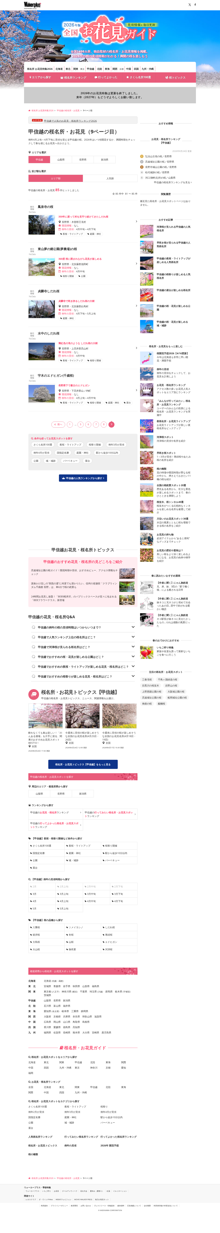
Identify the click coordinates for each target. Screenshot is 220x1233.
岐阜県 (65, 1011)
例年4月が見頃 (41, 452)
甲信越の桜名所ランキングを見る (172, 182)
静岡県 (84, 1011)
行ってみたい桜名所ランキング (81, 1136)
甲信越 (90, 68)
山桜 (71, 942)
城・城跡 (51, 460)
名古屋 (55, 1011)
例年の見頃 (70, 1145)
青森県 (57, 986)
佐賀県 (57, 1032)
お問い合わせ (86, 1205)
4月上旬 (64, 901)
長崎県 (66, 1032)
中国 (128, 68)
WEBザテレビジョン (63, 1199)
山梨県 (61, 159)
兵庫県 (66, 1016)
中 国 (32, 1021)
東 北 (32, 986)
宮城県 (47, 986)
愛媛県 (57, 1027)
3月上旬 (64, 893)
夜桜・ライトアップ (70, 444)
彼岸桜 (36, 934)
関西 (115, 68)
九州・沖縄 (148, 68)
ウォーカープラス (32, 1191)
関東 (75, 68)
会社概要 (147, 1205)
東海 (107, 68)
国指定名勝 (63, 452)
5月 (34, 908)
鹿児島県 (106, 1032)
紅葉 (108, 1191)
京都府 (57, 1016)
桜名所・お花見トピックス (42, 1145)
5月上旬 (64, 908)
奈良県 (76, 1016)
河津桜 (108, 949)
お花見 (56, 1191)
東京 (82, 69)
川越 (100, 991)
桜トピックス (177, 77)
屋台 (87, 460)
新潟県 (104, 159)
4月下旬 (118, 901)
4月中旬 (91, 901)
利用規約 (44, 1205)
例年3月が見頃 (116, 444)
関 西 (32, 1016)
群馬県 (109, 991)
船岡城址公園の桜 (177, 697)
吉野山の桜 (171, 685)
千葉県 (83, 991)
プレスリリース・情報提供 (104, 1205)
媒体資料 (120, 1205)
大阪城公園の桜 (176, 691)
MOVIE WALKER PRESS (83, 1199)
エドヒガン (111, 942)
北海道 (59, 68)
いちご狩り (46, 1191)
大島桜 (36, 942)
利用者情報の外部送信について (166, 1205)
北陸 (99, 68)
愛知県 (47, 1011)
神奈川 (93, 1067)
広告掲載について (134, 1205)
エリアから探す (41, 77)
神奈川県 (66, 991)
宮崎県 (95, 1032)
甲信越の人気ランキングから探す (84, 478)
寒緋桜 (108, 934)
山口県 (66, 1021)
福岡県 (47, 1032)
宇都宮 (127, 991)
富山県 (57, 1005)
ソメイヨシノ (76, 927)
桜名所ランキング (75, 77)
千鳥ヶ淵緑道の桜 (167, 679)
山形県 (86, 986)
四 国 (32, 1027)
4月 (34, 901)
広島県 (47, 1021)
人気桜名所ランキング (40, 1136)
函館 (61, 981)
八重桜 (36, 927)
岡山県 (57, 1021)
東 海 (32, 1011)
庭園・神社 (82, 452)
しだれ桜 (110, 927)
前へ (59, 424)
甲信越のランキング (49, 812)
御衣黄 (72, 949)
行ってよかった (107, 77)
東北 (68, 68)
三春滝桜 (147, 679)
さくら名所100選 (140, 77)
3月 (34, 893)
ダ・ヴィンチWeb (46, 1199)
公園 (36, 460)
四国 (136, 68)
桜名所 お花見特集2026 (40, 68)
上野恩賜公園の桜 (151, 691)
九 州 (32, 1032)
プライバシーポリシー (59, 1205)
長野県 (82, 159)
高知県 (76, 1027)
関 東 (32, 991)
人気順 (110, 178)
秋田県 (76, 986)
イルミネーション (120, 1191)
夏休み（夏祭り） (97, 1191)
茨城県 (47, 995)
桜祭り (104, 1106)
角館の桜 (147, 703)
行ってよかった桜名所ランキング (119, 1136)
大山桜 (36, 949)
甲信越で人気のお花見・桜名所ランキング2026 (70, 120)
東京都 (47, 991)
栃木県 (118, 991)
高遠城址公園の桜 (151, 697)
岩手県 (66, 986)
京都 (121, 69)
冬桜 (71, 934)
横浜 (75, 991)
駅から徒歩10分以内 (107, 452)
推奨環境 (74, 1205)
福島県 (95, 986)
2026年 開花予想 (110, 1145)
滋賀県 (98, 1016)
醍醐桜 (161, 703)
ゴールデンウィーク (69, 1191)
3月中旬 (91, 893)
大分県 (86, 1032)
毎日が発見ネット (102, 1199)
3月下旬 (118, 893)
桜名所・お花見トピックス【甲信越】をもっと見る (83, 764)
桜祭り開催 (95, 444)
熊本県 (76, 1032)
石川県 (47, 1005)
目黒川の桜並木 (150, 685)
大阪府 (47, 1016)
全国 (30, 1087)
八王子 (55, 991)
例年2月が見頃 (36, 1111)
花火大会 (83, 1191)
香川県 (47, 1027)
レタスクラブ (31, 1199)
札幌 (54, 981)
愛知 (123, 1067)
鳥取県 (76, 1021)
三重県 (75, 1011)
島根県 (86, 1021)
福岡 (30, 1073)
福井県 (66, 1005)
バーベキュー (70, 460)
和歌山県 (87, 1016)
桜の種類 (33, 1154)
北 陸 (32, 1005)
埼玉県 (93, 991)
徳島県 (66, 1027)
